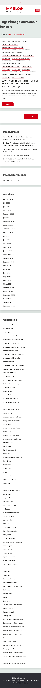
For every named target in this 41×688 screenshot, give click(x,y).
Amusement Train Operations (13, 369)
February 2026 (8, 214)
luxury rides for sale (10, 505)
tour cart (6, 597)
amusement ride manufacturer (13, 354)
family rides (6, 69)
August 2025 (8, 232)
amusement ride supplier (11, 358)
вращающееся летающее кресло (14, 627)
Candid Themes (21, 683)
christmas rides (7, 61)
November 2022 (9, 299)
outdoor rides (7, 520)
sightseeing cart (9, 557)
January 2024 (8, 291)
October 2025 (8, 225)
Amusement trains (9, 373)
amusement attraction (19, 42)
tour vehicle (7, 601)
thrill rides (6, 590)
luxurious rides (8, 502)
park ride (5, 75)
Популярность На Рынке (11, 649)
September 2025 (9, 229)
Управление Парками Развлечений (15, 656)
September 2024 (9, 262)
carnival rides (7, 395)
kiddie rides (24, 72)
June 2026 (7, 207)
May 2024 (7, 277)
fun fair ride (16, 69)
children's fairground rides (21, 58)
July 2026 (6, 203)
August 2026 (8, 199)
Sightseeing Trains (9, 560)
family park (7, 446)
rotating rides (8, 553)
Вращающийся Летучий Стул (13, 630)
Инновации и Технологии (12, 638)
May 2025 (7, 244)
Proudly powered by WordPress (14, 680)
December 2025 (9, 221)
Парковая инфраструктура (12, 645)
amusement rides (25, 50)
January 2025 (8, 251)
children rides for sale (10, 398)
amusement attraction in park (13, 340)
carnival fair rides (28, 55)
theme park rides (18, 77)
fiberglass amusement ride (12, 457)
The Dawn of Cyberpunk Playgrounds (16, 155)
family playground (9, 450)
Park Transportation (10, 531)
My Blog (14, 8)
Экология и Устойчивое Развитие (14, 663)
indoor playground (9, 479)
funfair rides (26, 69)
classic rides (7, 413)
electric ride (7, 432)
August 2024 (8, 266)
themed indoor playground (12, 586)
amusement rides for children (12, 53)
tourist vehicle (8, 608)
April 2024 (7, 280)
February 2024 (8, 288)
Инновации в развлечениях (12, 634)
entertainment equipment (11, 66)
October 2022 (8, 302)
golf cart (6, 472)
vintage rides (7, 616)
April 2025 (7, 247)
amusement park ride (9, 50)
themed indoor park (10, 583)
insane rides (7, 487)
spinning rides (8, 568)
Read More (7, 104)
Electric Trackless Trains (11, 435)
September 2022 (9, 306)
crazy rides (7, 424)
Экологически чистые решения (13, 660)
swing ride (6, 571)
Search (31, 117)
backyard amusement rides (11, 55)
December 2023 (9, 295)
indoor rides (7, 483)
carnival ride (6, 58)
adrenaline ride (8, 325)
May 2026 (7, 210)
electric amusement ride (11, 428)
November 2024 (9, 255)
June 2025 (7, 240)
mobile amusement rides (11, 513)
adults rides (6, 42)
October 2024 (8, 258)
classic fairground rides (22, 61)
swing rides (7, 575)
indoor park (7, 476)
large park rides (8, 498)
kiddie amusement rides (10, 72)
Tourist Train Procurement (12, 605)
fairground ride (27, 66)
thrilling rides (7, 594)
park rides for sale (9, 527)
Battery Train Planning (11, 384)
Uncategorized (8, 612)
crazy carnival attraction (11, 421)
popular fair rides (25, 75)
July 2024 (6, 269)
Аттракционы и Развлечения (13, 619)
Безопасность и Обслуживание (13, 623)
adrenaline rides (8, 329)
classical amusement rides (11, 64)
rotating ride (6, 77)
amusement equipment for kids (12, 47)
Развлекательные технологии (13, 652)
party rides (13, 75)
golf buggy (7, 468)
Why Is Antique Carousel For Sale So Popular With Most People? (20, 82)
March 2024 (7, 284)
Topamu (22, 87)
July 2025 (6, 236)
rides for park (7, 546)
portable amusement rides (12, 542)
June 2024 (7, 273)
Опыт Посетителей (9, 641)
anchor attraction (9, 376)
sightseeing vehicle (10, 564)
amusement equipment (10, 44)
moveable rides (8, 516)
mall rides (33, 72)
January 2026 (8, 218)
